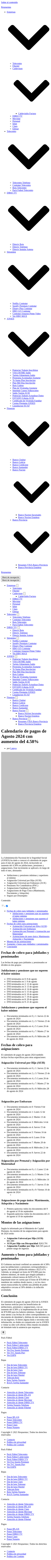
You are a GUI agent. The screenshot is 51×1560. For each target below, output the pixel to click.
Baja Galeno (18, 385)
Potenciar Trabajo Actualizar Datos (28, 395)
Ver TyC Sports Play (16, 1353)
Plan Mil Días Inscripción (23, 383)
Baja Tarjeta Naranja (16, 1380)
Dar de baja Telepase (16, 1372)
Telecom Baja (13, 1377)
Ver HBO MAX (19, 316)
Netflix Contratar (20, 303)
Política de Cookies (15, 1444)
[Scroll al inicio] (3, 1332)
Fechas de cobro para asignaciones (22, 923)
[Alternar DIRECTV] (19, 627)
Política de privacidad (16, 1442)
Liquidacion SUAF (21, 406)
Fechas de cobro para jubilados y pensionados (27, 911)
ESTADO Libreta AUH (23, 398)
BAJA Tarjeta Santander (18, 1383)
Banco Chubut (19, 459)
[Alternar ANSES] (16, 656)
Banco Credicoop (20, 465)
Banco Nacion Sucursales (29, 515)
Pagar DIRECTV (15, 1422)
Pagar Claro (12, 1425)
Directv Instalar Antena (22, 249)
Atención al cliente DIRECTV (20, 1402)
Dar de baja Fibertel (16, 1375)
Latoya (13, 748)
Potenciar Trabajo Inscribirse (25, 370)
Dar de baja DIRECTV (17, 1367)
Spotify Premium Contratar (24, 306)
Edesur (15, 129)
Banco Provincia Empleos (29, 567)
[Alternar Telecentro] (18, 614)
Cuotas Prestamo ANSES (23, 403)
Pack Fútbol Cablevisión (18, 1345)
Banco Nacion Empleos (28, 517)
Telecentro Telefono (21, 182)
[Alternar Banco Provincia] (29, 718)
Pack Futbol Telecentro (22, 190)
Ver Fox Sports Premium (18, 1350)
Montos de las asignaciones (19, 941)
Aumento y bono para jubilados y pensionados (27, 944)
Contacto (11, 1439)
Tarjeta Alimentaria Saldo (23, 375)
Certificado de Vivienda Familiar (27, 401)
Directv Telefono (20, 247)
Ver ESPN (11, 1355)
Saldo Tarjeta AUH (21, 393)
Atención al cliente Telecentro (20, 1392)
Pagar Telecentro (14, 1420)
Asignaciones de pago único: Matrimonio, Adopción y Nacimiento (31, 937)
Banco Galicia (18, 462)
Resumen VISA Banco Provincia (33, 565)
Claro (14, 126)
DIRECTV (17, 116)
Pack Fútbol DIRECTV (17, 1347)
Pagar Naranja (13, 1427)
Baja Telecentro (19, 188)
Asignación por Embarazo (24, 929)
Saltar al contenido (9, 2)
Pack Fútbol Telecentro (17, 1342)
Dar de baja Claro (15, 1370)
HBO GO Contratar (21, 311)
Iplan (14, 123)
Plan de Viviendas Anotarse (24, 388)
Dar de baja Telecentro (17, 1365)
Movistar (16, 118)
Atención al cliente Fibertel (19, 1407)
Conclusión (12, 946)
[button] (29, 37)
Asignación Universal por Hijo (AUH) (29, 926)
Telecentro (17, 63)
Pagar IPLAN (13, 1417)
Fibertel (15, 66)
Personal (16, 121)
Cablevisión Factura (27, 113)
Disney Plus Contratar (22, 308)
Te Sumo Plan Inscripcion (24, 380)
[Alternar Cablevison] (24, 593)
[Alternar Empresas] (17, 585)
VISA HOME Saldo (21, 373)
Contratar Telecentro (21, 185)
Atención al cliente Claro (18, 1397)
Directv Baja (18, 244)
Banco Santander (20, 467)
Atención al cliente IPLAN (19, 1395)
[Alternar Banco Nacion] (27, 710)
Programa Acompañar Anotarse (26, 378)
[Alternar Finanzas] (16, 697)
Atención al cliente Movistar (19, 1400)
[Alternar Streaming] (18, 638)
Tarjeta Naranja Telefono (18, 1405)
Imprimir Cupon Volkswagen (25, 390)
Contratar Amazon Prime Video (26, 313)
